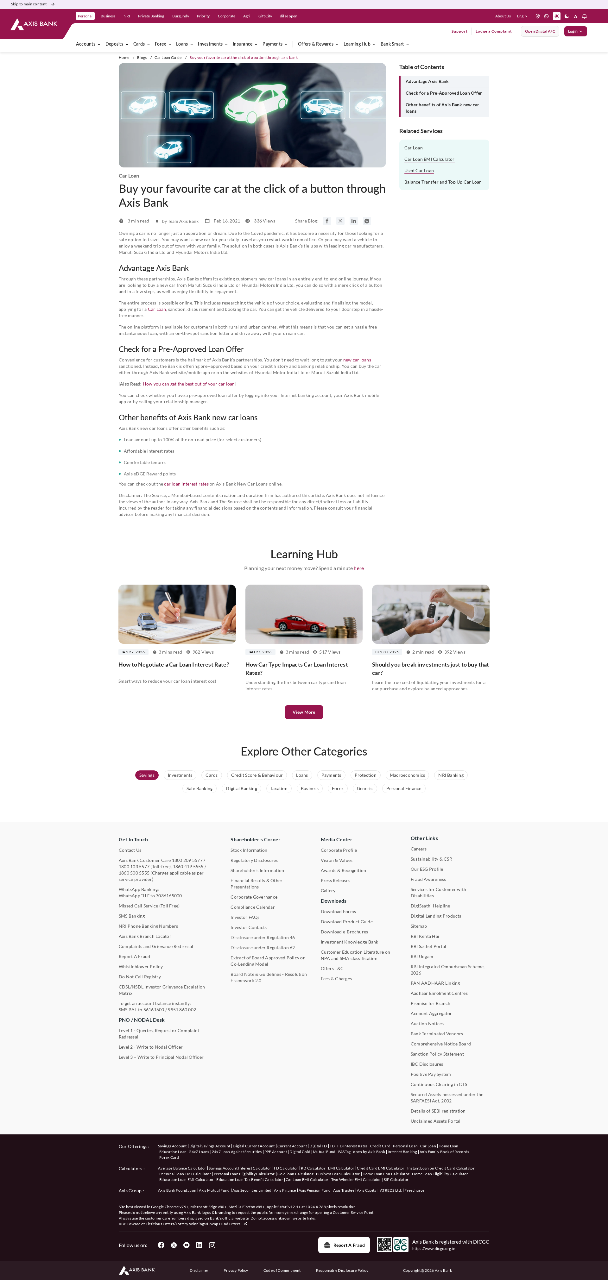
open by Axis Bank (369, 1151)
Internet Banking (402, 1151)
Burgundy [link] (180, 16)
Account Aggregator (431, 1013)
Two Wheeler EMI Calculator (356, 1179)
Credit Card (380, 1146)
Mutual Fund (324, 1151)
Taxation (279, 788)
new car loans (357, 359)
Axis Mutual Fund (214, 1190)
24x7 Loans (199, 1151)
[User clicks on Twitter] (174, 1245)
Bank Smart (392, 44)
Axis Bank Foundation (177, 1190)
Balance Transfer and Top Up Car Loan (443, 182)
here (359, 568)
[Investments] (226, 44)
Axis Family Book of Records (444, 1151)
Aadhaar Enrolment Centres (439, 993)
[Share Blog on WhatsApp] (367, 221)
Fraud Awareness (428, 879)
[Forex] (169, 44)
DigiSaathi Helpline (430, 905)
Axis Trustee (343, 1190)
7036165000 (169, 895)
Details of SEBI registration (438, 1111)
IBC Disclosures (427, 1064)
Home (124, 57)
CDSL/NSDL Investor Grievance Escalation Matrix (162, 990)
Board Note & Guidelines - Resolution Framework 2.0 (269, 977)
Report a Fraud (349, 1245)
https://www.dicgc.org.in (434, 1248)
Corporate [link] (226, 16)
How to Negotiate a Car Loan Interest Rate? (173, 664)
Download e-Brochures (344, 931)
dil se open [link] (288, 16)
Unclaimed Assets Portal (436, 1121)
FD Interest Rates (352, 1146)
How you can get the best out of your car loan (189, 383)
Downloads (333, 901)
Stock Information (249, 850)
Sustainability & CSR (431, 859)
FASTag (344, 1151)
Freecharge (414, 1190)
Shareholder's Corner (256, 839)
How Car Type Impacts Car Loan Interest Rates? (296, 668)
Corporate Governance (254, 897)
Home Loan (449, 1146)
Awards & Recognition (343, 870)
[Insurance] (256, 44)
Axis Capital (367, 1190)
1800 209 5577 (187, 860)
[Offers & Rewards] (337, 44)
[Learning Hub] (374, 44)
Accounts (85, 44)
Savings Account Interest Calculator (240, 1168)
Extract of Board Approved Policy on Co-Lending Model (268, 961)
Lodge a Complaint (494, 31)
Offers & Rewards (315, 44)
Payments (272, 44)
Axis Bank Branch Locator (145, 936)
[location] (537, 16)
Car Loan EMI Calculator (429, 159)
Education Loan (173, 1151)
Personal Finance (403, 788)
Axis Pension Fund (315, 1190)
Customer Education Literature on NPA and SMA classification (355, 955)
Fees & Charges (336, 978)
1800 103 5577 (134, 866)
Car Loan (157, 309)
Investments (210, 44)
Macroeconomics (407, 775)
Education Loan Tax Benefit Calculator (249, 1179)
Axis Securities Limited (251, 1190)
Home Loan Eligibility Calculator (440, 1173)
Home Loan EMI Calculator (386, 1173)
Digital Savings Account (209, 1146)
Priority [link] (203, 16)
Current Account (292, 1146)
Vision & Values (337, 860)
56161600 (153, 1009)
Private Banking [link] (151, 16)
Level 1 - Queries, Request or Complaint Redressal (159, 1033)
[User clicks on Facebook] (161, 1245)
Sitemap (419, 926)
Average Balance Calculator (182, 1168)
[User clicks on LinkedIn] (199, 1245)
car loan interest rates (186, 483)
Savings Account (172, 1146)
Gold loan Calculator (295, 1173)
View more (304, 712)
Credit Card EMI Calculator (380, 1168)
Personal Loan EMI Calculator (185, 1173)
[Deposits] (127, 44)
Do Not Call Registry (140, 976)
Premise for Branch (430, 1003)
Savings (147, 775)
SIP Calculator (396, 1179)
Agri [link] (246, 16)
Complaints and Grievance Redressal (156, 946)
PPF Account (275, 1151)
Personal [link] (85, 16)
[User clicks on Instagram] (212, 1245)
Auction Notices (427, 1023)
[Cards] (148, 44)
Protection (366, 775)
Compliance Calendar (253, 907)
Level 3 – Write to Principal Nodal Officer (161, 1057)
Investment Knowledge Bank (349, 941)
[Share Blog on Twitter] (340, 221)
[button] (524, 16)
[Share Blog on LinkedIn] (354, 221)
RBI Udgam (422, 956)
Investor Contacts (249, 927)
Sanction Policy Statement (437, 1054)
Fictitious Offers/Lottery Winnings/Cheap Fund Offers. (194, 1223)
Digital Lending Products (436, 916)
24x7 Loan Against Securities (237, 1151)
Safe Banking (199, 788)
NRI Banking (451, 775)
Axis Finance (285, 1190)
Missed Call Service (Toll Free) (149, 905)
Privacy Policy (236, 1270)
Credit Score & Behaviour (257, 775)
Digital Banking (241, 788)
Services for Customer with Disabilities (438, 892)
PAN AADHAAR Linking (435, 983)
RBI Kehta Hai (425, 936)
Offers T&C (332, 968)
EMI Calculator (341, 1168)
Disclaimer (199, 1270)
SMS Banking (132, 916)
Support (460, 31)
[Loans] (191, 44)
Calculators (130, 1168)
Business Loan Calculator (338, 1173)
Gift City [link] (265, 16)
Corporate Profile (339, 850)
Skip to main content (29, 4)
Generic (365, 788)
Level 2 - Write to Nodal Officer (151, 1047)
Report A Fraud (134, 956)
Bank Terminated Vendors (437, 1033)
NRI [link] (127, 16)
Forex (160, 44)
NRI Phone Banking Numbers (148, 926)
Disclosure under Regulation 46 (263, 937)
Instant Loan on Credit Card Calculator (441, 1168)
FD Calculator (286, 1168)
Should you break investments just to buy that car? (430, 668)
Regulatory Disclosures (254, 860)
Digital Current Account (254, 1146)
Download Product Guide (347, 921)
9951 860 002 (182, 1009)
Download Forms (338, 911)
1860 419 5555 (188, 866)
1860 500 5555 (134, 872)
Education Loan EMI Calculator (186, 1179)
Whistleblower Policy (141, 966)
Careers (419, 848)
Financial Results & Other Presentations (256, 883)
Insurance (242, 44)
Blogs (142, 57)
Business (310, 788)
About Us (503, 16)
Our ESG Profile (427, 869)
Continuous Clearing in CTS (439, 1084)
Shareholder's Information (257, 870)
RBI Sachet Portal (428, 946)
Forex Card (169, 1157)
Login (573, 31)
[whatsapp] (546, 16)
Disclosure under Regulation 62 (263, 947)
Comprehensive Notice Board (441, 1043)
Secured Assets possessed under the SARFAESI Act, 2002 (447, 1097)
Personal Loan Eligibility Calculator (244, 1173)
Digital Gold (299, 1151)
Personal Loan (405, 1146)
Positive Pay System (431, 1074)
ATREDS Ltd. (391, 1190)
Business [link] (108, 16)
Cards (139, 44)
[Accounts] (99, 44)
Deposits (114, 44)
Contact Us (130, 850)
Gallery (328, 890)
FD (332, 1146)
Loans (182, 44)
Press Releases (335, 880)
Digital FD (318, 1146)
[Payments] (286, 44)
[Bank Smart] (407, 44)
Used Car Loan (419, 170)
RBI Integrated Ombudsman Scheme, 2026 (448, 970)
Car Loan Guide (168, 57)
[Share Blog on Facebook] (327, 221)
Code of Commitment (282, 1270)
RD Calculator (313, 1168)
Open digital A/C (540, 31)
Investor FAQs (245, 917)
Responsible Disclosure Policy (342, 1270)
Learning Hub (357, 44)
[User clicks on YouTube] (186, 1245)
